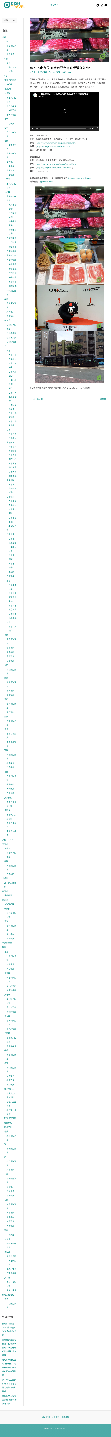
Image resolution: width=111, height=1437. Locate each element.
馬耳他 (7, 1278)
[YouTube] (105, 5)
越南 (6, 716)
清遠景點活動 (8, 1295)
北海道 (9, 388)
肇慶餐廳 (12, 282)
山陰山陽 (10, 480)
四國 (8, 430)
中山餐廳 (12, 264)
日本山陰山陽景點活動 (12, 488)
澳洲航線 (10, 934)
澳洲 (6, 921)
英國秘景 (10, 1213)
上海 (6, 41)
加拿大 (7, 848)
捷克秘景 (10, 1076)
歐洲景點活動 (10, 1118)
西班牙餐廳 (11, 1273)
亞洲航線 (8, 84)
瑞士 (6, 1144)
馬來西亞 (8, 798)
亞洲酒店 (8, 89)
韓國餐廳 (10, 767)
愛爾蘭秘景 (11, 1046)
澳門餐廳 (10, 712)
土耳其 (7, 179)
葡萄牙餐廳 (11, 1256)
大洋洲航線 (9, 904)
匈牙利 (7, 973)
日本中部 (10, 497)
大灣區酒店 (11, 255)
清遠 (6, 1299)
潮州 (6, 678)
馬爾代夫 (8, 810)
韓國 (6, 750)
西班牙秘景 (11, 1269)
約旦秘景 (10, 1170)
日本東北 (10, 534)
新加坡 (7, 320)
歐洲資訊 (8, 1127)
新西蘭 (7, 909)
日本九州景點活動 (39, 72)
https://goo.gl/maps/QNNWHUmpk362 (54, 167)
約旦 (6, 1157)
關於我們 (46, 1417)
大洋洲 (5, 900)
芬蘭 (6, 1174)
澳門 (6, 699)
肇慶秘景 (12, 247)
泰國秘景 (10, 648)
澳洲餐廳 (10, 938)
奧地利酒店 (11, 1007)
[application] (64, 111)
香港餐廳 (10, 793)
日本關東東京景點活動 (12, 597)
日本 (6, 346)
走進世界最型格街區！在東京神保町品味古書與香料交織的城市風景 (9, 1348)
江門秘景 (12, 242)
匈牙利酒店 (11, 986)
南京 (6, 128)
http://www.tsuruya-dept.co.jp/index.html (56, 164)
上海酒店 (10, 54)
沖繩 (8, 622)
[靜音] (93, 128)
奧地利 (7, 995)
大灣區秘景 (11, 238)
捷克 (6, 1063)
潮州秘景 (10, 691)
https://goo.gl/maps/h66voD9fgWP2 (53, 146)
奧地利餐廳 (11, 1012)
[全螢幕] (96, 128)
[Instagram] (101, 5)
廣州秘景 (10, 312)
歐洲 (4, 947)
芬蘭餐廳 (10, 1195)
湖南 (6, 665)
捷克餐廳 (10, 1085)
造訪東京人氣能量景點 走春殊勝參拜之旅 (9, 1400)
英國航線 (10, 1217)
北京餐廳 (10, 123)
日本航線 (10, 572)
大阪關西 (10, 442)
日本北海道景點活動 (12, 397)
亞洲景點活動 (10, 80)
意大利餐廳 (11, 1029)
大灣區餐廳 (11, 260)
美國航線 (10, 874)
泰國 (6, 635)
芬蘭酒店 (10, 1191)
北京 (6, 119)
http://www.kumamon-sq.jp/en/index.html (56, 143)
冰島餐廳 (10, 969)
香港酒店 (10, 789)
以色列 (7, 93)
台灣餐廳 (10, 175)
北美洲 (5, 844)
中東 (6, 76)
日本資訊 (10, 576)
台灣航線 (10, 166)
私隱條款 (55, 1417)
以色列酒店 (11, 110)
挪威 (6, 1050)
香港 (6, 772)
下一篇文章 (102, 399)
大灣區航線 (11, 251)
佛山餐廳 (12, 269)
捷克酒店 (10, 1080)
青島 (6, 729)
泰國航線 (10, 652)
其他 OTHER (7, 840)
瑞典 (6, 1131)
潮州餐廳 (10, 695)
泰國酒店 (10, 656)
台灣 (6, 141)
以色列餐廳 (11, 115)
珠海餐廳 (12, 277)
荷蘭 (6, 1230)
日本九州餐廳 (54, 72)
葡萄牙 (7, 1239)
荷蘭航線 (10, 1235)
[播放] (33, 128)
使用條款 (65, 1417)
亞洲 (4, 37)
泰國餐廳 (10, 661)
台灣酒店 (10, 170)
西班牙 (7, 1252)
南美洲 (5, 891)
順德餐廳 (12, 286)
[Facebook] (97, 5)
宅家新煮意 (7, 943)
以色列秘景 (11, 106)
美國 (6, 861)
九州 (8, 351)
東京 (8, 581)
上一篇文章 (36, 399)
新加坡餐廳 (11, 342)
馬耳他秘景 (11, 1290)
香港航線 (10, 784)
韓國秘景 (10, 763)
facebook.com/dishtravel (79, 178)
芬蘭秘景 (10, 1187)
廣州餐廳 (10, 316)
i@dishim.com (46, 181)
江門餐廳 (12, 273)
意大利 (7, 1016)
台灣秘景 (10, 162)
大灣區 (7, 192)
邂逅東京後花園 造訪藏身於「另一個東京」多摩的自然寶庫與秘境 (9, 1367)
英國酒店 (10, 1221)
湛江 (8, 63)
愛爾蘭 (7, 1033)
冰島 (6, 952)
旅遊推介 (54, 5)
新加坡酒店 (11, 337)
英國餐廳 (10, 1226)
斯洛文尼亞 (9, 1089)
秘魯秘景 (8, 895)
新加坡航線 (11, 333)
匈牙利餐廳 (11, 990)
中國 (6, 59)
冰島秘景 (10, 964)
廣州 (6, 299)
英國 (6, 1200)
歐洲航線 (8, 1123)
